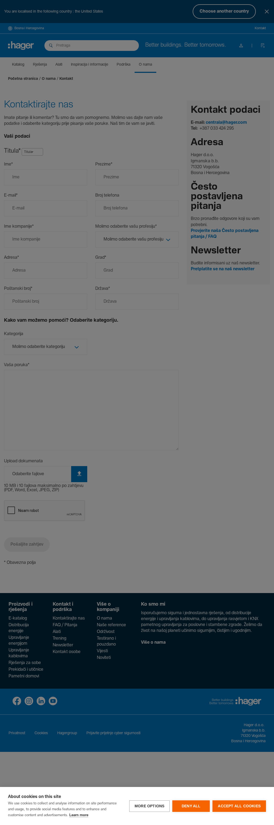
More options (149, 806)
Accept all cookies (239, 806)
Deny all (191, 806)
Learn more (78, 815)
